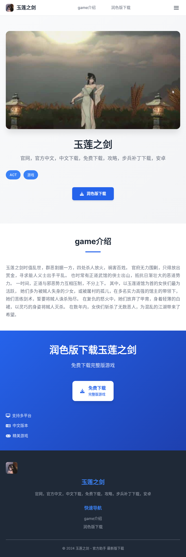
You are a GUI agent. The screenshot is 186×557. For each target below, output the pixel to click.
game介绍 (87, 7)
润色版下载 (121, 7)
